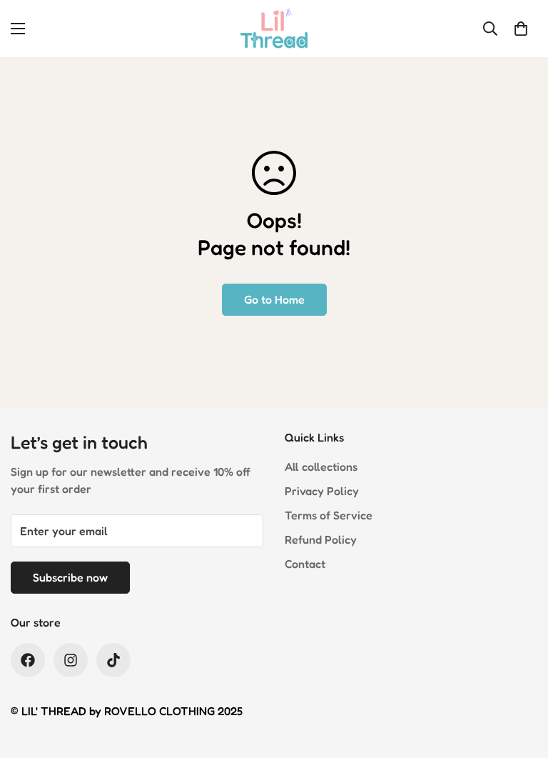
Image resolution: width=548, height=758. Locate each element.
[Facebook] (28, 660)
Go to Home (274, 299)
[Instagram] (71, 660)
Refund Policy (321, 539)
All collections (321, 466)
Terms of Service (328, 515)
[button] (520, 28)
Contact (305, 564)
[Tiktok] (113, 660)
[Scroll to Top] (520, 680)
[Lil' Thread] (274, 28)
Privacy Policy (322, 491)
